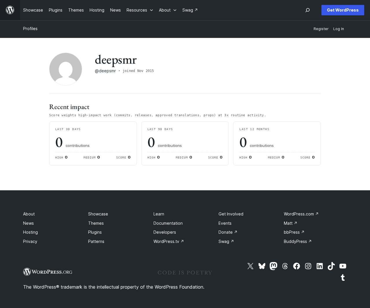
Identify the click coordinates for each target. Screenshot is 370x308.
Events (225, 223)
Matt (290, 223)
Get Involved (231, 213)
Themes (96, 223)
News (28, 223)
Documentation (168, 223)
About (29, 213)
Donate (228, 232)
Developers (164, 232)
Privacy (30, 241)
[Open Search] (307, 10)
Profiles (30, 28)
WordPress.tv (168, 241)
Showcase (98, 213)
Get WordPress (343, 10)
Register (321, 29)
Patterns (96, 241)
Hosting (30, 232)
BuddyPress (298, 241)
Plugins (95, 232)
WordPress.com (301, 213)
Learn (158, 213)
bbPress (294, 232)
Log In (338, 29)
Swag (226, 241)
